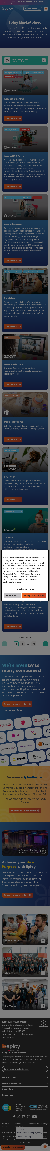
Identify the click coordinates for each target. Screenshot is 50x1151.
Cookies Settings (25, 589)
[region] (25, 575)
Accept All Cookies (34, 595)
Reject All (11, 595)
